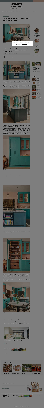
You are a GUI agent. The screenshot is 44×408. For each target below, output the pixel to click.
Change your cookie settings (19, 44)
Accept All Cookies (24, 44)
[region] (22, 43)
